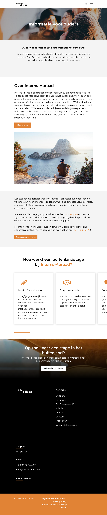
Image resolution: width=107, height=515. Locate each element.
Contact (60, 417)
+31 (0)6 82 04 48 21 (26, 465)
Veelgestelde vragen (67, 425)
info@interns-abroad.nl (28, 469)
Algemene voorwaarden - (54, 498)
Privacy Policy (60, 501)
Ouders (60, 412)
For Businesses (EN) (66, 404)
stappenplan (71, 214)
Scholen (60, 408)
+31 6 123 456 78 (82, 230)
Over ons (60, 396)
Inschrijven (61, 421)
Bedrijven (61, 400)
